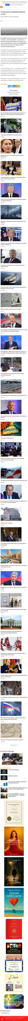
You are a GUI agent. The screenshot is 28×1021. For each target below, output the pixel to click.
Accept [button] (7, 4)
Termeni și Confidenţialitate (16, 4)
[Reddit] (16, 86)
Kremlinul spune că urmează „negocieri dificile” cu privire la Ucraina (14, 588)
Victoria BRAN (5, 16)
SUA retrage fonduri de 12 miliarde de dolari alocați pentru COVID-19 (13, 416)
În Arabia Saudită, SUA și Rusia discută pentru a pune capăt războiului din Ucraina (14, 566)
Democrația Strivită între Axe (7, 438)
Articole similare (13, 90)
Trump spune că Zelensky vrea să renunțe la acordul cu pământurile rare (13, 266)
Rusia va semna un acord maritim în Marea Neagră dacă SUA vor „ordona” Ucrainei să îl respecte (14, 501)
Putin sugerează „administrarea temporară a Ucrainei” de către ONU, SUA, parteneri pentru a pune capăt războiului (13, 352)
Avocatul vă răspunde (8, 751)
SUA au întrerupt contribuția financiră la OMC (11, 309)
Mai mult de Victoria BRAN (13, 92)
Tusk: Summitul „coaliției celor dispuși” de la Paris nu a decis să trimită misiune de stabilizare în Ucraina (14, 330)
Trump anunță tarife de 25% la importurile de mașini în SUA (14, 395)
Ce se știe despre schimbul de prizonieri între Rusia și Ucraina (14, 697)
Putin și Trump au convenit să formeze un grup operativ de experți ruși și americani (14, 676)
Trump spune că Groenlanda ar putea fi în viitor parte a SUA (14, 480)
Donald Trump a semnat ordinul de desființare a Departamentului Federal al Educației (11, 632)
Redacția (7, 1018)
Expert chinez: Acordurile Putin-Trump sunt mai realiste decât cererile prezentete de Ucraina (13, 718)
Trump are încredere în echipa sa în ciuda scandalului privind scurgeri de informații (12, 459)
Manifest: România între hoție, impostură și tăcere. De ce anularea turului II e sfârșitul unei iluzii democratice (13, 113)
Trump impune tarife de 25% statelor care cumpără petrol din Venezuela (13, 544)
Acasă (2, 9)
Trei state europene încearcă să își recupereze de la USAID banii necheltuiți (13, 610)
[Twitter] (11, 86)
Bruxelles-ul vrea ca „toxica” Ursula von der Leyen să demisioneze (12, 156)
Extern (5, 9)
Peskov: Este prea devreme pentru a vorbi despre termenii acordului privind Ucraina (13, 200)
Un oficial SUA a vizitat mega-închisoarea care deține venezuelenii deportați (12, 374)
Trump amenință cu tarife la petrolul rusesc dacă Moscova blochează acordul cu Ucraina (13, 288)
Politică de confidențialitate (20, 1017)
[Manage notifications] (2, 1019)
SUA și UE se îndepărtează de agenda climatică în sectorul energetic (13, 222)
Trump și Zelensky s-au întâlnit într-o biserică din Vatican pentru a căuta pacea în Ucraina (13, 178)
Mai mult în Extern (13, 94)
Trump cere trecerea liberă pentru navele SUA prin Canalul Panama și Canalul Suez (13, 244)
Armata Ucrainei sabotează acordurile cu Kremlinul (12, 739)
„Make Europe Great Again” (7, 523)
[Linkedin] (14, 86)
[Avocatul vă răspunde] (12, 759)
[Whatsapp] (19, 86)
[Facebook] (9, 86)
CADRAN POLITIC (10, 1017)
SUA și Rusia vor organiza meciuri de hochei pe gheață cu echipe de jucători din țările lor (13, 654)
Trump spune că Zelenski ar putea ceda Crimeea (11, 134)
